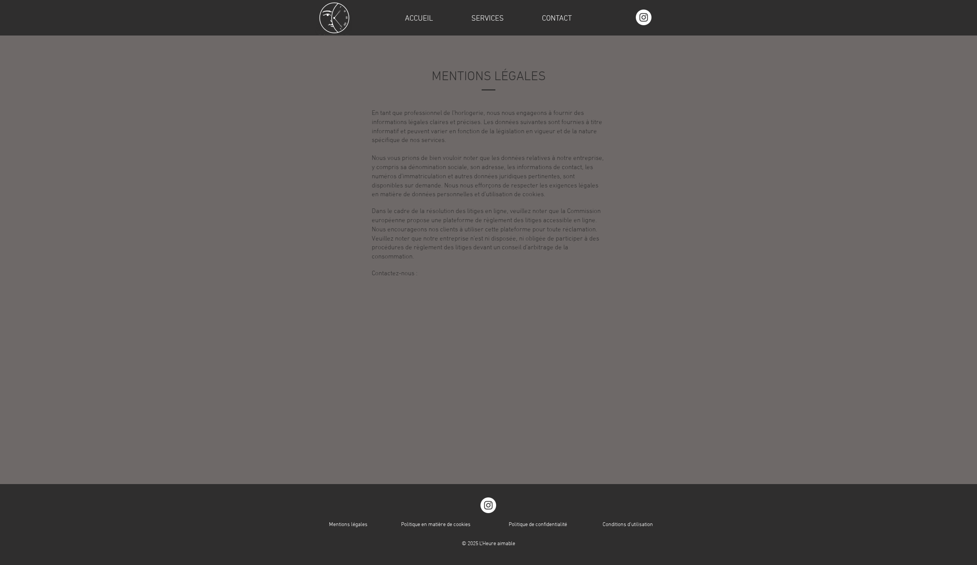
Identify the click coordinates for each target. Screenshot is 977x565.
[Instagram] (643, 17)
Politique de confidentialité (538, 524)
